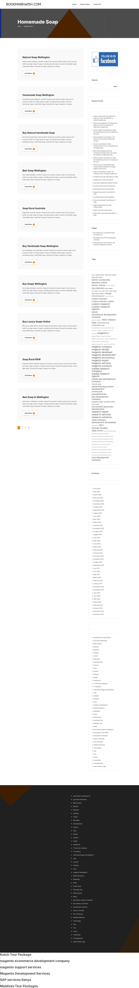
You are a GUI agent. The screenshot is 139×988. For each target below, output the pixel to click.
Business (96, 650)
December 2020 (98, 587)
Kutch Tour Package (15, 955)
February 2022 (98, 550)
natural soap (96, 384)
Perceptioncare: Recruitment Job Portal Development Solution (104, 244)
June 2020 (96, 596)
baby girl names (97, 277)
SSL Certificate (98, 742)
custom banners (99, 298)
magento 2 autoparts (96, 336)
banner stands (98, 285)
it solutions (94, 333)
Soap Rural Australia (33, 208)
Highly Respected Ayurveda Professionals (102, 206)
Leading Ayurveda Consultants (103, 180)
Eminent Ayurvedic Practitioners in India (104, 201)
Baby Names (97, 644)
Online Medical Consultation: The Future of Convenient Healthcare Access (104, 139)
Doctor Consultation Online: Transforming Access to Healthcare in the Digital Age (105, 146)
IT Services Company (100, 683)
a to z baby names (98, 275)
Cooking (96, 653)
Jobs (95, 693)
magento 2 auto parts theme (98, 338)
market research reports (100, 375)
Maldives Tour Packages (19, 986)
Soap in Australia (98, 739)
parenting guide (97, 392)
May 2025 (96, 519)
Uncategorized (98, 763)
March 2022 (97, 547)
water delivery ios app (105, 444)
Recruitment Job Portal (100, 732)
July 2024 (96, 537)
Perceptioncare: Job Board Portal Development (104, 234)
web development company (100, 458)
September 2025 (98, 510)
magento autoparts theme (97, 344)
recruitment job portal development (102, 407)
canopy (108, 293)
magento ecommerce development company (35, 961)
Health (95, 677)
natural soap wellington (36, 57)
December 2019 (98, 611)
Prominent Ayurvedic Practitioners (104, 186)
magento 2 (103, 333)
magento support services (20, 967)
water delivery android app (110, 431)
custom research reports (101, 308)
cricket (95, 656)
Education (96, 659)
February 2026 (98, 498)
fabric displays (109, 319)
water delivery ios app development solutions (101, 455)
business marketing (110, 285)
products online (109, 402)
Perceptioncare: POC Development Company (104, 239)
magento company (102, 346)
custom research (101, 304)
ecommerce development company (104, 315)
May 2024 (96, 541)
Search (95, 80)
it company (99, 330)
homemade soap (28, 26)
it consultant (105, 330)
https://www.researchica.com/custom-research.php (103, 327)
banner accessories (101, 280)
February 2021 (98, 580)
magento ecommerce (103, 357)
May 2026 (96, 492)
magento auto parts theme (109, 344)
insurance (94, 330)
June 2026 (96, 488)
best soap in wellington (35, 397)
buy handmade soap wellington (40, 246)
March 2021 (97, 577)
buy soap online (98, 293)
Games (95, 671)
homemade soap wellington (38, 95)
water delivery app (96, 444)
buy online (108, 288)
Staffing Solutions (99, 745)
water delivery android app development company (102, 436)
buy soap (112, 291)
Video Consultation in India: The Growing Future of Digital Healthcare (105, 173)
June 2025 (96, 516)
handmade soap (103, 323)
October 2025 (97, 507)
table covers (97, 430)
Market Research (98, 708)
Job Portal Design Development (103, 690)
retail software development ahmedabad (104, 421)
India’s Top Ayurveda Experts (102, 210)
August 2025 (97, 513)
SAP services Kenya (15, 980)
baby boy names (110, 275)
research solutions (102, 417)
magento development (104, 355)
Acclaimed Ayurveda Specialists (103, 197)
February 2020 (98, 605)
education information (96, 320)
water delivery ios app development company (101, 449)
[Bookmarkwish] (23, 4)
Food (95, 668)
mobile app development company (104, 380)
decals (95, 312)
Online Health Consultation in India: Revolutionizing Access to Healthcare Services (105, 132)
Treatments (97, 760)
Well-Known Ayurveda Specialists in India (105, 214)
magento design (100, 349)
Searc (115, 86)
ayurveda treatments (100, 640)
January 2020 (98, 608)
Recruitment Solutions (100, 736)
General (96, 674)
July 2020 (96, 593)
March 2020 (97, 602)
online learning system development (103, 387)
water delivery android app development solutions (102, 441)
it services (111, 330)
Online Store (97, 717)
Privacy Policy (85, 4)
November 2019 (98, 614)
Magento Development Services (25, 973)
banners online (99, 282)
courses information (109, 296)
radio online (95, 404)
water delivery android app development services (102, 439)
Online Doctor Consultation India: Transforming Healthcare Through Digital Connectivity (104, 167)
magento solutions (102, 366)
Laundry (96, 696)
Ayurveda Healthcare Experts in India (105, 183)
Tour (94, 754)
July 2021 (96, 568)
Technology (97, 748)
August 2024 (97, 534)
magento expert (100, 360)
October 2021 (97, 562)
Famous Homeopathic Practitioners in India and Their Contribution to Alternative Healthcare (105, 125)
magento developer (102, 352)
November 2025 (98, 504)
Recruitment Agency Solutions (103, 729)
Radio (95, 726)
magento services (101, 363)
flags (94, 322)
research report (100, 412)
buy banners (98, 288)
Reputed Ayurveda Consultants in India (104, 193)
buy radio (95, 291)
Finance (96, 665)
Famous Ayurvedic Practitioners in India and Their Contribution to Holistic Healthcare (104, 118)
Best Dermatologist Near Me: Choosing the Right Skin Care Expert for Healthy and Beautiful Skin (105, 153)
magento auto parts (105, 341)
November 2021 (98, 559)
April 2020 (96, 599)
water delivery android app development (100, 433)
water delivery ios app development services (101, 452)
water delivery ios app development (99, 447)
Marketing (96, 711)
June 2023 (96, 544)
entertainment (98, 662)
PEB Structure (97, 723)
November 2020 (98, 590)
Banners (96, 647)
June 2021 (96, 571)
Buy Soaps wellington (34, 283)
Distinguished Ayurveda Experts (103, 189)
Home (74, 4)
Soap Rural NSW (31, 359)
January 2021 (97, 583)
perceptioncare (99, 394)
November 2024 (98, 528)
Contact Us (97, 4)
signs (101, 425)
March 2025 (97, 522)
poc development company (100, 398)
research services (101, 414)
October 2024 (97, 531)
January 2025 (98, 525)
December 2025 (98, 501)
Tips (94, 751)
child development (98, 296)
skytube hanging (99, 428)
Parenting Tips (98, 720)
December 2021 (98, 556)
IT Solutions (97, 686)
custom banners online (103, 301)
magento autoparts (96, 341)
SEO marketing (95, 425)
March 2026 (97, 495)
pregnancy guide (97, 402)
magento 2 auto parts (106, 336)
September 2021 (98, 565)
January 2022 (97, 553)
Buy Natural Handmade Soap (38, 132)
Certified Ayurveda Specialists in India (105, 177)
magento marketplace (100, 705)
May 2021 (96, 574)
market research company (100, 369)
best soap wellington (34, 170)
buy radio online (103, 291)
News (95, 714)
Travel (95, 757)
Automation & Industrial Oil (102, 637)
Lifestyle (96, 699)
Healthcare (97, 680)
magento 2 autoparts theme (111, 338)
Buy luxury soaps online (36, 321)
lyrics (95, 702)
